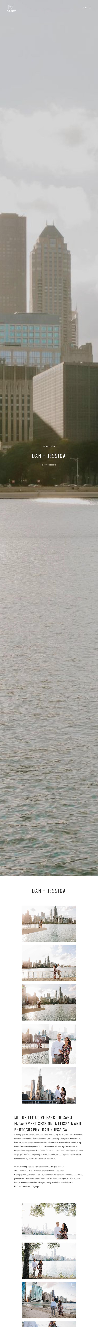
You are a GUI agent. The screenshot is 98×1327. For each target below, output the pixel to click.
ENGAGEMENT (49, 465)
